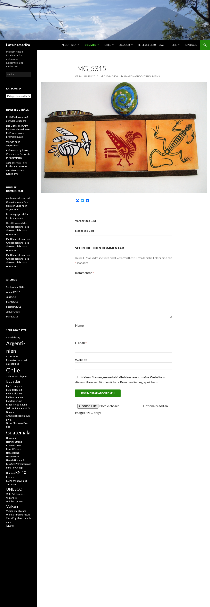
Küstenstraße (13, 445)
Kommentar (84, 273)
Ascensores (12, 356)
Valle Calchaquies (15, 494)
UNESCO (14, 489)
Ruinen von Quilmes (16, 480)
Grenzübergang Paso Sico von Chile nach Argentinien (17, 205)
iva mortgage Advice (17, 214)
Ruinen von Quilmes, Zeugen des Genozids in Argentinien (18, 154)
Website (81, 360)
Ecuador (124, 45)
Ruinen (10, 477)
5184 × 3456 (111, 76)
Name (80, 325)
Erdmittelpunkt (14, 393)
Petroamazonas (23, 464)
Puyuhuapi (17, 467)
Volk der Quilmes (14, 501)
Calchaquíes (12, 363)
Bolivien (90, 45)
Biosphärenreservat (16, 360)
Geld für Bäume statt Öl (18, 408)
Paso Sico (10, 464)
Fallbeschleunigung (16, 404)
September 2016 (15, 287)
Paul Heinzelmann (16, 239)
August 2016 (13, 291)
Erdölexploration (14, 397)
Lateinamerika (18, 45)
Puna (8, 467)
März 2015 (12, 316)
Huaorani (11, 438)
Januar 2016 (13, 311)
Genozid (10, 412)
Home (173, 45)
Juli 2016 (11, 296)
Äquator (10, 525)
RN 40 (20, 472)
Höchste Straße (14, 441)
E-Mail (81, 343)
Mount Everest (13, 449)
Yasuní (26, 514)
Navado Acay (12, 456)
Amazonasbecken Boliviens (141, 76)
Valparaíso (11, 497)
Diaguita (22, 376)
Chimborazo (12, 376)
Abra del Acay (13, 337)
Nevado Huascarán (15, 460)
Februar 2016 (13, 306)
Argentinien (69, 45)
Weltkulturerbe (14, 514)
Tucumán (11, 484)
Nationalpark (12, 452)
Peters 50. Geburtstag (151, 45)
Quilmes (10, 473)
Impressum (191, 45)
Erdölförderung (14, 401)
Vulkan (12, 506)
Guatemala (18, 432)
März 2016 (12, 301)
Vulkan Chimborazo (16, 511)
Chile (107, 45)
